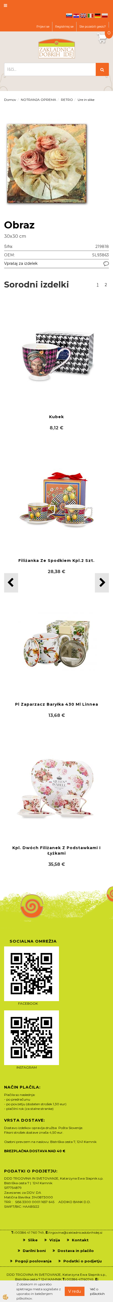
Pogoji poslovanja (33, 1261)
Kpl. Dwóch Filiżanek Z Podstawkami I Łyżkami (56, 850)
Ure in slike (86, 100)
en (83, 15)
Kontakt (80, 1240)
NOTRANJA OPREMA (38, 100)
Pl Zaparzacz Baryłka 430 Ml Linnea (56, 704)
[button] (102, 583)
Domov (10, 100)
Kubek (56, 416)
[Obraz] (46, 162)
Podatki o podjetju (82, 1261)
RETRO (67, 100)
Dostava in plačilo (76, 1250)
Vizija (54, 1240)
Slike (33, 1240)
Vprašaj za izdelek (21, 263)
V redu (74, 1291)
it (90, 15)
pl (105, 15)
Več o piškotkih (97, 1291)
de (98, 15)
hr (76, 15)
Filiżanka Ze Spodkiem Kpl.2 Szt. (56, 560)
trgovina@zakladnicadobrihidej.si (75, 1232)
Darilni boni (34, 1250)
